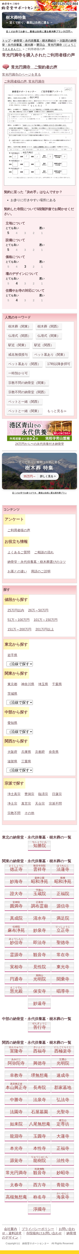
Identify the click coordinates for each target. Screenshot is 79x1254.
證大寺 (16, 893)
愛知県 (12, 723)
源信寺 (63, 906)
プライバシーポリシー (38, 1229)
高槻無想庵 (16, 1197)
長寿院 (39, 1087)
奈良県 (54, 752)
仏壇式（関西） (19, 335)
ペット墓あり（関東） (50, 354)
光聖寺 (63, 1111)
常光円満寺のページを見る (21, 74)
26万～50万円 (38, 610)
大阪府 (12, 752)
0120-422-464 (68, 3)
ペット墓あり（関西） (24, 364)
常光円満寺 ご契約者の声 (34, 67)
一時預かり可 (18, 373)
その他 (29, 813)
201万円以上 (44, 629)
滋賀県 (12, 761)
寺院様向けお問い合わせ (44, 1233)
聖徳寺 (63, 942)
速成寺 (63, 1075)
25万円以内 (15, 610)
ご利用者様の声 (15, 81)
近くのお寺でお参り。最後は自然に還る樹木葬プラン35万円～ (39, 31)
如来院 (16, 1124)
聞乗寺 (63, 979)
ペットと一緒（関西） (24, 401)
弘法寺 (63, 1099)
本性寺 (39, 1148)
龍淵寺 (16, 1136)
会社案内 (10, 1229)
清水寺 (39, 918)
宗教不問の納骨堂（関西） (27, 392)
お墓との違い (17, 571)
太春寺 (16, 1184)
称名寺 (39, 1197)
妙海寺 (16, 881)
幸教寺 (16, 1075)
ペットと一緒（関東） (24, 411)
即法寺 (39, 942)
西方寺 (39, 1184)
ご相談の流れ (44, 552)
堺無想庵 (39, 1075)
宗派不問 (55, 803)
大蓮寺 (63, 1136)
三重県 (26, 761)
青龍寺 (63, 1184)
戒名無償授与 (18, 354)
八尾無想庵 (39, 1124)
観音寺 (39, 954)
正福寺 (63, 1148)
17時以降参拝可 (58, 364)
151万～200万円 (19, 629)
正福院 (63, 893)
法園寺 (16, 1111)
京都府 (40, 752)
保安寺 (39, 991)
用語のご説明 (40, 571)
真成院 (16, 918)
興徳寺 (39, 1063)
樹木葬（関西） (48, 326)
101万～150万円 (46, 620)
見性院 (39, 966)
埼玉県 (43, 684)
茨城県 (12, 693)
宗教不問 (13, 813)
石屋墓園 (39, 1111)
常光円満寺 (36, 81)
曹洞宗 (29, 794)
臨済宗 (43, 794)
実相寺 (16, 966)
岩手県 (12, 655)
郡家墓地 (62, 1087)
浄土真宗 (13, 794)
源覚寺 (16, 1160)
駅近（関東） (18, 345)
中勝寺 (16, 1099)
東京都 (12, 684)
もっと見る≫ (57, 411)
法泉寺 (39, 1099)
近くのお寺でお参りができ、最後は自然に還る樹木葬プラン (39, 493)
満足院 (63, 918)
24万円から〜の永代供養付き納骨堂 (39, 444)
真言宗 (26, 803)
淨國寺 (39, 1209)
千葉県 (57, 684)
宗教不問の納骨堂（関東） (27, 382)
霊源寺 (16, 954)
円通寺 (16, 979)
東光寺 (63, 966)
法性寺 (63, 1160)
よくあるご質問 (18, 552)
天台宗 (40, 803)
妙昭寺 (63, 1172)
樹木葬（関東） (19, 326)
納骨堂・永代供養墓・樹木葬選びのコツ (36, 562)
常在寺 (63, 954)
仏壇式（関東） (48, 335)
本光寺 (16, 1148)
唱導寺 (63, 991)
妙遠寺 (39, 1003)
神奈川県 (27, 684)
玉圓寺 (39, 1136)
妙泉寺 (39, 930)
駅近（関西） (44, 345)
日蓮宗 (57, 794)
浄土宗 (12, 803)
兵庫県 (26, 752)
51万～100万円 (18, 620)
